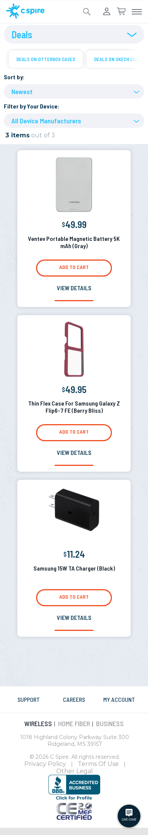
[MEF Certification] (74, 817)
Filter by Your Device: (32, 106)
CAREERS (74, 699)
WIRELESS (38, 723)
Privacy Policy (45, 763)
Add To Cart (74, 267)
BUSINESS (110, 723)
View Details (74, 287)
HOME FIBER (74, 723)
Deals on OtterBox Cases (45, 59)
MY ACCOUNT (119, 699)
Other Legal (74, 771)
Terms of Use (98, 763)
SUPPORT (28, 699)
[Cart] (121, 12)
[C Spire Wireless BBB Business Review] (74, 798)
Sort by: (14, 76)
